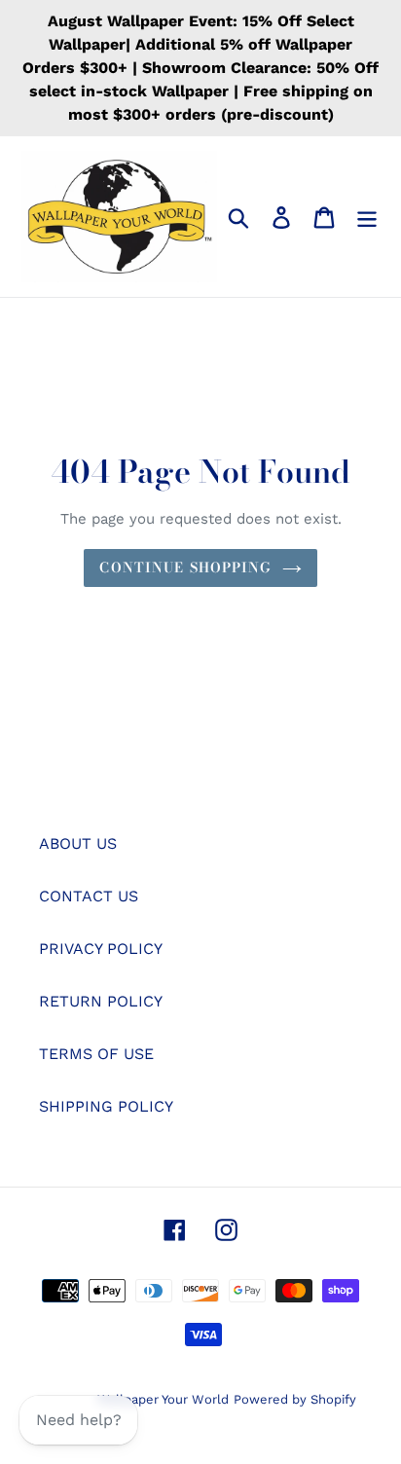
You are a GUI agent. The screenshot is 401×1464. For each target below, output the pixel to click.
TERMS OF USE (96, 1053)
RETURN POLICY (101, 1001)
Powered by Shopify (295, 1399)
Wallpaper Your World (163, 1399)
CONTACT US (88, 896)
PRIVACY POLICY (101, 948)
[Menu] (367, 216)
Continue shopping (185, 567)
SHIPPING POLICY (106, 1106)
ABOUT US (78, 843)
